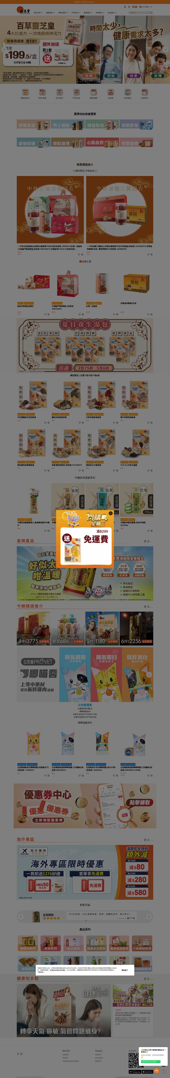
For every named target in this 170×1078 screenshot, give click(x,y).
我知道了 (125, 970)
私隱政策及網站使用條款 (57, 970)
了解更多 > (41, 972)
